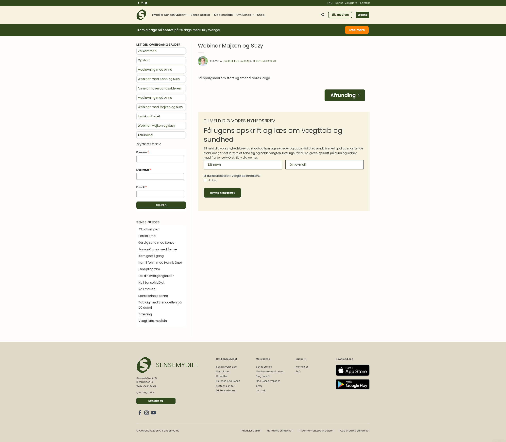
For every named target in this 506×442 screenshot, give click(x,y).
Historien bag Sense (228, 381)
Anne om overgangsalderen (159, 88)
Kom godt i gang (151, 256)
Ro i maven (146, 289)
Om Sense (243, 15)
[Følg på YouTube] (146, 3)
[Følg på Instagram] (142, 3)
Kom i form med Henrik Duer (160, 262)
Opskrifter (221, 376)
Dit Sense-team (225, 390)
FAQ (330, 3)
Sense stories (201, 15)
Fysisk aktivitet (149, 116)
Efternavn (143, 170)
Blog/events (263, 376)
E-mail (141, 187)
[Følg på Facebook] (138, 3)
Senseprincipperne (153, 296)
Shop (261, 15)
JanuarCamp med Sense (157, 249)
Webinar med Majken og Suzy (160, 107)
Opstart (144, 60)
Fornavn (142, 152)
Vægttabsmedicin (152, 320)
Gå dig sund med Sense (156, 242)
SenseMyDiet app (226, 366)
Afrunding (145, 135)
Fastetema (147, 236)
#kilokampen (148, 229)
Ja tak (212, 180)
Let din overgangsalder (156, 276)
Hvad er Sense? (225, 385)
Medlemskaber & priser (269, 371)
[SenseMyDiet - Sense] (141, 14)
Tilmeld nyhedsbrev (222, 192)
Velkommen (147, 51)
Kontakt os (302, 366)
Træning (145, 314)
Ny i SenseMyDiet (151, 282)
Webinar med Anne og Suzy (159, 79)
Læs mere (357, 30)
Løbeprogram (149, 269)
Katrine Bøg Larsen (236, 61)
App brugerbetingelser (355, 430)
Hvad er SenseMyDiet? (168, 15)
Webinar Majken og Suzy (156, 125)
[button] (323, 15)
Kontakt (365, 3)
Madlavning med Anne (155, 69)
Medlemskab (223, 15)
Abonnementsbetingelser (316, 430)
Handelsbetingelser (280, 430)
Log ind (260, 390)
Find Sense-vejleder (268, 381)
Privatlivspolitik (251, 430)
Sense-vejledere (346, 3)
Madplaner (222, 371)
